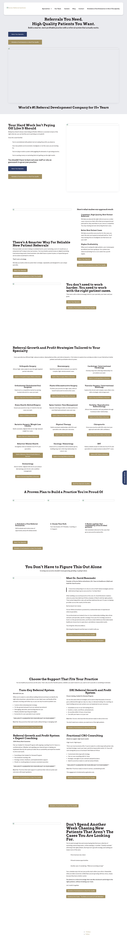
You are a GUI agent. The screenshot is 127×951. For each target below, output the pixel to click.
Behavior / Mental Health (56, 935)
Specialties (46, 8)
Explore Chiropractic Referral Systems (99, 435)
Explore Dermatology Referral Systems (28, 476)
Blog (74, 8)
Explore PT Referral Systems (63, 435)
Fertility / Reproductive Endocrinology (59, 927)
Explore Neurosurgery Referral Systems (63, 376)
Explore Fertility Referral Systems (99, 417)
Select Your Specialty (17, 34)
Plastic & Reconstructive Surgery (22, 935)
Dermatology (52, 942)
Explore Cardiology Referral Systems (99, 378)
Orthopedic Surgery (18, 927)
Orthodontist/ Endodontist (21, 933)
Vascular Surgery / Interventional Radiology (25, 938)
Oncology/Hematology (55, 938)
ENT (49, 940)
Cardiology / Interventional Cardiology (24, 931)
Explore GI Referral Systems (28, 415)
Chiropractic (52, 933)
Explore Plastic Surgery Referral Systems (63, 396)
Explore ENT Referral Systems (99, 454)
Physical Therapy (53, 931)
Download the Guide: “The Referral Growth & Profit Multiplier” (86, 640)
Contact (81, 8)
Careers (66, 8)
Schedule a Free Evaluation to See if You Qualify (103, 8)
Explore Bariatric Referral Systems (28, 436)
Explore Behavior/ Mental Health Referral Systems (28, 455)
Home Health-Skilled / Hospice (22, 940)
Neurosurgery (17, 929)
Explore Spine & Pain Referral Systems (63, 415)
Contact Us (87, 941)
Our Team (58, 8)
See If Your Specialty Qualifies (81, 483)
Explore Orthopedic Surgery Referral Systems (28, 376)
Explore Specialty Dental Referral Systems (28, 397)
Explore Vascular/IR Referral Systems (99, 397)
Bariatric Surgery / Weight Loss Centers (60, 929)
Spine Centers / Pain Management (23, 942)
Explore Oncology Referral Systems (63, 456)
